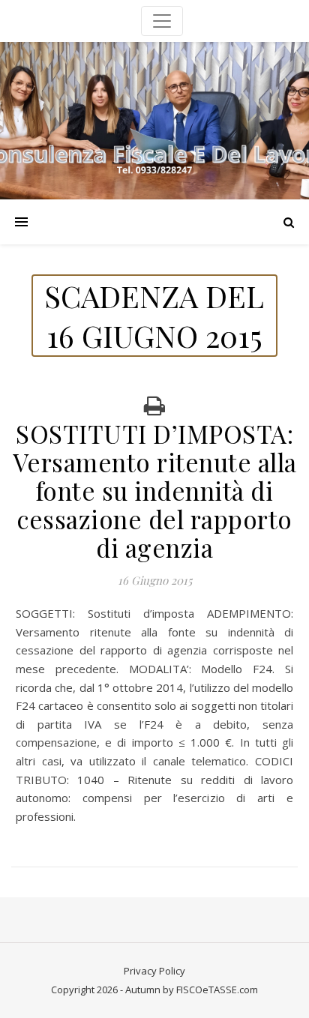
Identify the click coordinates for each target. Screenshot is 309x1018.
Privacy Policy (154, 971)
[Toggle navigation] (162, 21)
